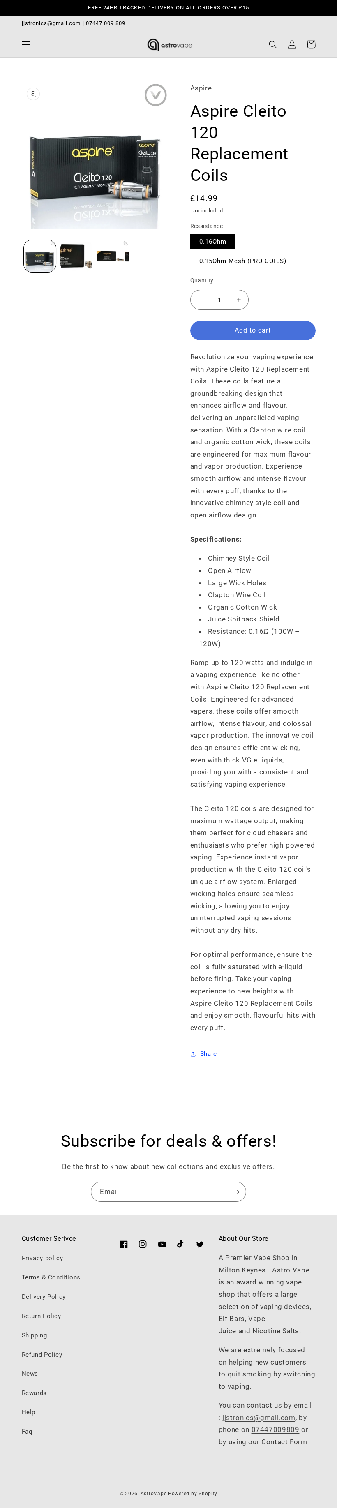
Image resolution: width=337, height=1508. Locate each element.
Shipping (34, 1335)
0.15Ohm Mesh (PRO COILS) (242, 261)
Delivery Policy (44, 1296)
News (30, 1373)
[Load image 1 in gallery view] (40, 256)
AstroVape (154, 1493)
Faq (27, 1431)
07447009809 (276, 1429)
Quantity (202, 280)
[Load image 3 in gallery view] (113, 256)
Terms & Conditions (51, 1277)
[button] (25, 44)
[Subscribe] (236, 1192)
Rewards (34, 1393)
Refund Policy (42, 1354)
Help (29, 1412)
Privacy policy (42, 1258)
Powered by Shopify (192, 1493)
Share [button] (208, 1054)
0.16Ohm (212, 241)
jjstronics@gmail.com (258, 1417)
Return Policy (41, 1316)
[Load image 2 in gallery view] (76, 256)
